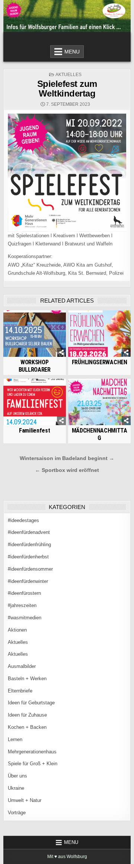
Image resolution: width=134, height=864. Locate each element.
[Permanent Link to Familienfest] (34, 402)
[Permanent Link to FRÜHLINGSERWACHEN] (99, 333)
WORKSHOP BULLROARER (35, 366)
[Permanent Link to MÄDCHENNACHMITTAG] (99, 402)
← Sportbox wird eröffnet (67, 470)
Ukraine (16, 788)
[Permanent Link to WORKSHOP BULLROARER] (34, 333)
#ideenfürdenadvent (29, 532)
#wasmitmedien (24, 617)
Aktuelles (68, 74)
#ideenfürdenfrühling (29, 544)
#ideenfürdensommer (30, 569)
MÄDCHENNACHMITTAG (99, 434)
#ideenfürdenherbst (28, 557)
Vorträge (17, 812)
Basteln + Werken (27, 678)
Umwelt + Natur (24, 800)
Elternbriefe (20, 691)
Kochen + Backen (27, 727)
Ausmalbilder (22, 666)
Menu (72, 52)
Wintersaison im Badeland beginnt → (67, 458)
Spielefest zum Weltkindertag (67, 88)
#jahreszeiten (22, 605)
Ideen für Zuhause (27, 715)
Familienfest (34, 430)
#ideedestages (23, 520)
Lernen (15, 739)
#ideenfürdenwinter (28, 581)
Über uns (17, 776)
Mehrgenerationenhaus (32, 751)
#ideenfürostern (24, 593)
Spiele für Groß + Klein (32, 763)
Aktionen (17, 630)
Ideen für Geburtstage (31, 702)
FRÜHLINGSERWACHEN (99, 362)
